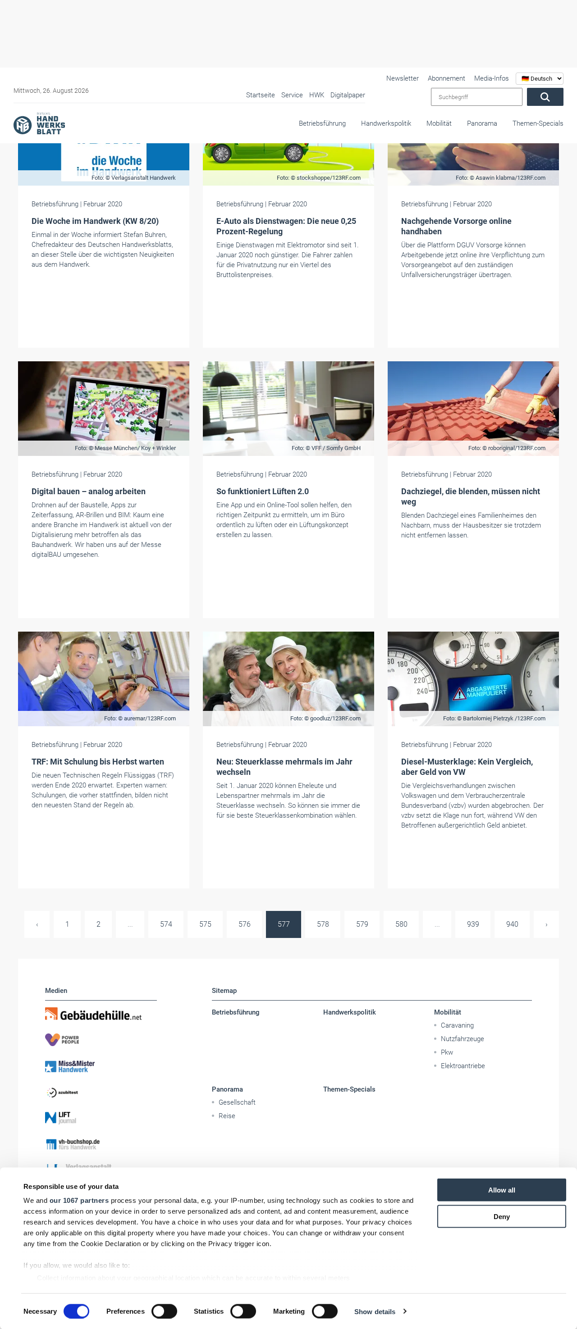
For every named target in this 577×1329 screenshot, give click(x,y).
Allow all (501, 1190)
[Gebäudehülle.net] (101, 1013)
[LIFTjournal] (101, 1118)
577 (284, 924)
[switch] (164, 1311)
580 (401, 924)
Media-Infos (491, 78)
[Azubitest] (101, 1092)
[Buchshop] (101, 1144)
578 (323, 924)
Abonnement (446, 78)
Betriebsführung (322, 123)
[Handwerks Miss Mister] (101, 1066)
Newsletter (402, 78)
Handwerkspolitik (386, 123)
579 (362, 924)
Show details (374, 1311)
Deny (502, 1216)
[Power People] (101, 1039)
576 (244, 924)
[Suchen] (545, 97)
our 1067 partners (79, 1200)
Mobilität (439, 123)
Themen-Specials (538, 123)
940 (512, 924)
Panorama (482, 123)
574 (166, 924)
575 (205, 924)
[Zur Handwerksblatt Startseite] (39, 123)
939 (473, 924)
